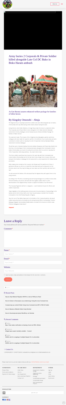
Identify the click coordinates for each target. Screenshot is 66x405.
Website (7, 267)
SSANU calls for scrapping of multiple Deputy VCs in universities (22, 337)
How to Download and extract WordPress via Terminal (19, 313)
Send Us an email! (44, 362)
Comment (8, 229)
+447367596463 (35, 362)
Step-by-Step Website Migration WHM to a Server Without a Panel (23, 296)
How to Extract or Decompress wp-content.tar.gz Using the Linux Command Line (26, 301)
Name (7, 250)
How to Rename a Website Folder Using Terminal (18, 309)
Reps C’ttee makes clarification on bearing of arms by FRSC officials (23, 325)
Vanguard (11, 207)
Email (7, 259)
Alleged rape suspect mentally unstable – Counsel (18, 331)
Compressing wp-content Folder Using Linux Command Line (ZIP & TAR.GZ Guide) (27, 305)
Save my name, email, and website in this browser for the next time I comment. (26, 275)
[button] (62, 4)
